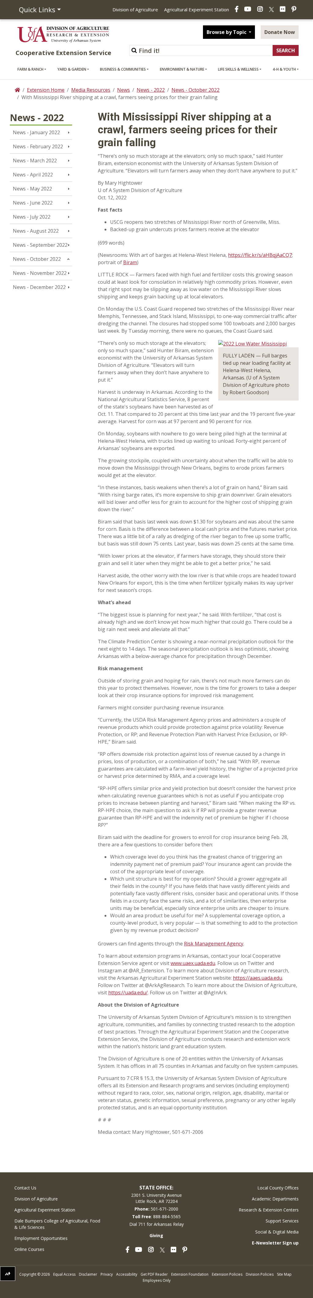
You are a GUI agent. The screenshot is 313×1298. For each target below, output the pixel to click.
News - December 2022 (39, 287)
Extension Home (45, 90)
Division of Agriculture (135, 9)
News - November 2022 (40, 273)
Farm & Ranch (30, 69)
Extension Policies (227, 1274)
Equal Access (64, 1274)
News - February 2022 (38, 146)
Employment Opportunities (41, 1238)
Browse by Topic (227, 32)
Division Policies (260, 1274)
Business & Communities (123, 69)
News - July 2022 (31, 216)
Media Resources (90, 90)
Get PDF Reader (154, 1274)
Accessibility (126, 1274)
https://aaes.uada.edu (257, 977)
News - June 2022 (33, 202)
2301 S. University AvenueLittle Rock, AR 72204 (156, 1198)
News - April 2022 (33, 174)
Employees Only (157, 1280)
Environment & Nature (182, 69)
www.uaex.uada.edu (193, 963)
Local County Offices (278, 1188)
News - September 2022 (40, 245)
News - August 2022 (36, 230)
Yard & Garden (71, 69)
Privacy (107, 1274)
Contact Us (25, 1188)
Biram (130, 262)
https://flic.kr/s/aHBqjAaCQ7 (260, 255)
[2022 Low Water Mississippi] (252, 343)
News (123, 90)
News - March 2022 (35, 160)
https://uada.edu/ (128, 992)
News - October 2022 (195, 90)
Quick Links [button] (37, 9)
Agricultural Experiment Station (196, 9)
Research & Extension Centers (269, 1210)
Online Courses (29, 1249)
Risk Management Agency (213, 943)
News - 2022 (151, 90)
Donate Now (279, 32)
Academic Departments (275, 1199)
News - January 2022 (36, 132)
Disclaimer (88, 1274)
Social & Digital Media (277, 1232)
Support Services (282, 1221)
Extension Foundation (189, 1274)
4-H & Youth (284, 69)
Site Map (284, 1274)
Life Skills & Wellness (238, 69)
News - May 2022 (32, 188)
